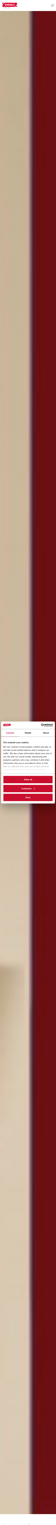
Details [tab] (28, 733)
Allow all (28, 779)
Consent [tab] (10, 733)
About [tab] (46, 733)
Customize (26, 788)
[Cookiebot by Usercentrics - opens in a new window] (41, 725)
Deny (28, 797)
